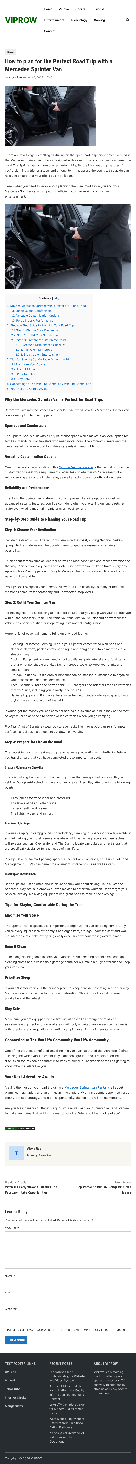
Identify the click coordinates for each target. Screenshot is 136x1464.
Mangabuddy (14, 1406)
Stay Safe (20, 379)
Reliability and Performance (32, 320)
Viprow (64, 9)
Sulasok (10, 1380)
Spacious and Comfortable (31, 310)
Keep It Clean (23, 369)
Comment (13, 1228)
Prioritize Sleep (24, 374)
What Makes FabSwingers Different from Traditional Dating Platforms (66, 1423)
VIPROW (21, 20)
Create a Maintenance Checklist (40, 345)
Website (11, 1309)
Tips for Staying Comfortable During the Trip (39, 359)
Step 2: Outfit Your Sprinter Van (35, 335)
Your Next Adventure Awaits (27, 388)
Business (98, 9)
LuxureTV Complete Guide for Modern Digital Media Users (67, 1409)
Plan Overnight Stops (33, 349)
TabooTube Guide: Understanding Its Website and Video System (67, 1376)
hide (55, 298)
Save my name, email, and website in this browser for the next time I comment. (66, 1330)
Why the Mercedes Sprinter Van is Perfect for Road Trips (46, 306)
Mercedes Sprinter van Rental (85, 1087)
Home (48, 9)
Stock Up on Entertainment (37, 354)
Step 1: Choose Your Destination (35, 330)
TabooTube (13, 1389)
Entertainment (54, 20)
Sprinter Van (26, 1128)
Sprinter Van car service (76, 467)
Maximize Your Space (28, 364)
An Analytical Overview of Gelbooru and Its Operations (66, 1437)
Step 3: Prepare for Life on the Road (38, 340)
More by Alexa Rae (39, 1155)
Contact (49, 31)
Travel (10, 51)
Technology (79, 20)
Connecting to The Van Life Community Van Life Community (49, 384)
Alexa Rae (15, 77)
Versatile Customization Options (35, 315)
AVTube (10, 1372)
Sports (80, 9)
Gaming (99, 20)
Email (10, 1292)
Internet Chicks (15, 1397)
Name (10, 1275)
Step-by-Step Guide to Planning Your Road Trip (40, 325)
